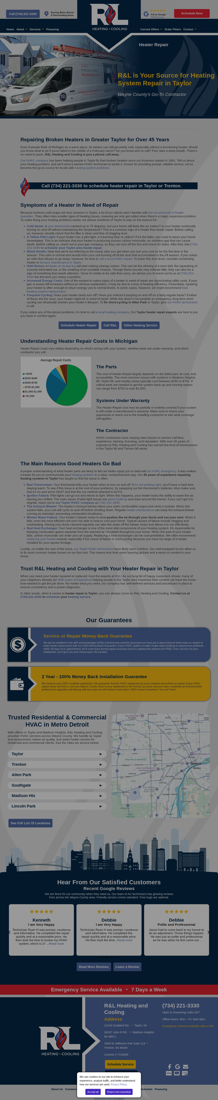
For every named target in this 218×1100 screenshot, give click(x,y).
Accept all (93, 1091)
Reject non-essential (119, 1091)
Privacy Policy (119, 1084)
